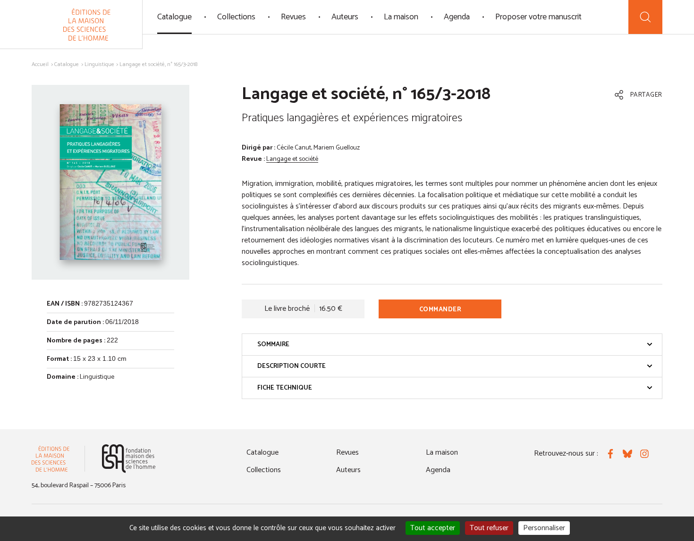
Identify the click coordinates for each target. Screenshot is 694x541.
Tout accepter (432, 528)
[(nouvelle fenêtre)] (128, 458)
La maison (401, 17)
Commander (440, 309)
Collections (236, 17)
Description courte (291, 366)
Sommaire (273, 344)
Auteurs (344, 17)
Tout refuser (489, 528)
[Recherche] (645, 17)
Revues (293, 17)
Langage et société (292, 159)
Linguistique (99, 64)
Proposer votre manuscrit (538, 17)
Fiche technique (284, 388)
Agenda (457, 17)
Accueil (40, 64)
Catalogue (174, 17)
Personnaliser (544, 528)
